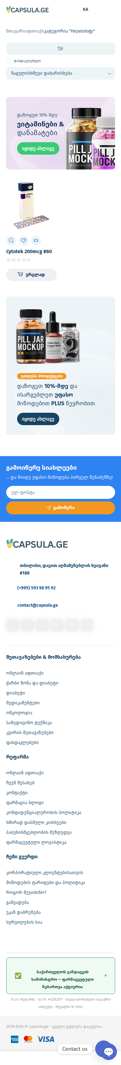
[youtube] (87, 625)
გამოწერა (63, 507)
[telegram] (57, 625)
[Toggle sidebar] (60, 48)
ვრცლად (35, 274)
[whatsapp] (72, 625)
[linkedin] (42, 625)
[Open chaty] (103, 1049)
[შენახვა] (24, 241)
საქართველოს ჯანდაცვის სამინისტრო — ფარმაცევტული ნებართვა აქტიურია (61, 979)
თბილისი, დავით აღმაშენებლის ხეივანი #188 (64, 569)
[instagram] (27, 625)
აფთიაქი (34, 31)
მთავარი (15, 31)
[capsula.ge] (27, 10)
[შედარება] (36, 241)
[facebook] (12, 625)
